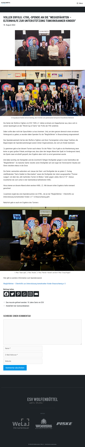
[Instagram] (30, 294)
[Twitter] (12, 294)
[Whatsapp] (24, 294)
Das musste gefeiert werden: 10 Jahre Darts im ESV (25, 302)
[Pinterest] (18, 294)
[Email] (36, 294)
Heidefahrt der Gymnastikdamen (17, 306)
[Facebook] (6, 294)
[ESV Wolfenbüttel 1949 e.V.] (5, 3)
